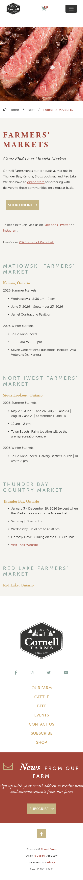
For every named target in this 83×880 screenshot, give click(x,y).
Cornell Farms (48, 849)
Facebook (51, 225)
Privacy (51, 862)
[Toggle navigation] (71, 9)
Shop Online (20, 205)
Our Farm (41, 687)
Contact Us (41, 724)
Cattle (41, 696)
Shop (41, 742)
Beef (31, 110)
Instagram (10, 230)
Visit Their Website (24, 545)
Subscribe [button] (39, 809)
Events (41, 715)
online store (36, 182)
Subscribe (41, 733)
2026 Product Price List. (36, 242)
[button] (41, 833)
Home (14, 110)
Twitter (65, 225)
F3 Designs (39, 855)
